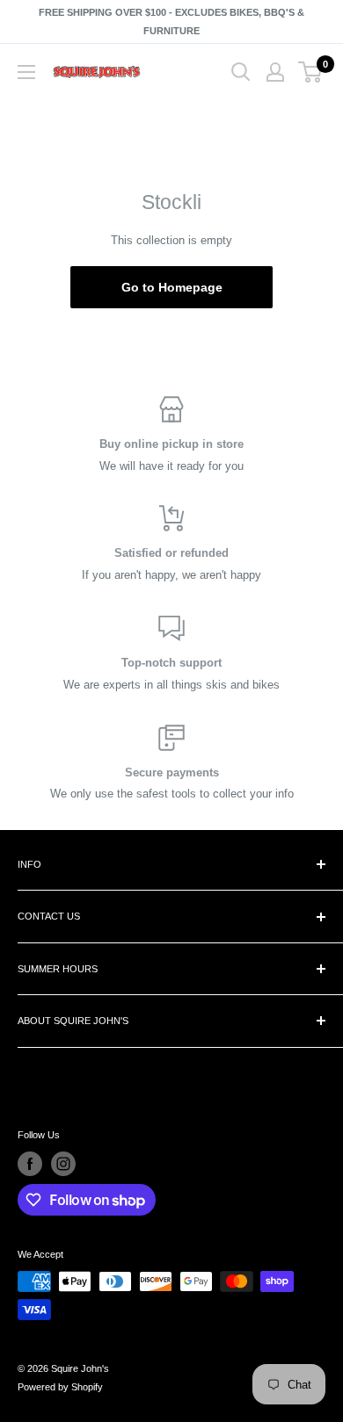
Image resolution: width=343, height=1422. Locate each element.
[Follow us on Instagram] (63, 1163)
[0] (311, 72)
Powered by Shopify (60, 1387)
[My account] (275, 72)
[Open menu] (26, 72)
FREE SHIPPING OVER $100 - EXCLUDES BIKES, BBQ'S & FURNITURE (171, 21)
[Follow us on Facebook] (30, 1163)
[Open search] (241, 72)
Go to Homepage (172, 287)
